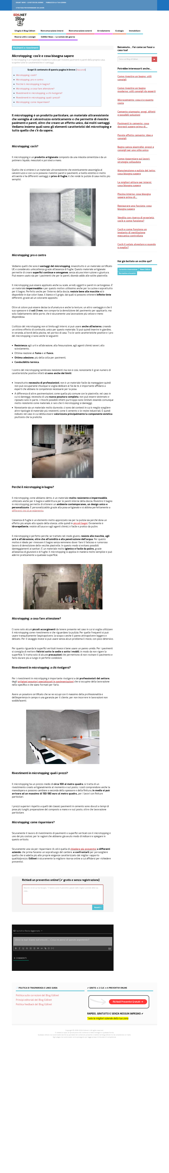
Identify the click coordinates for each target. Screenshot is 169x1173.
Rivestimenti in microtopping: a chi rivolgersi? (39, 93)
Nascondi (81, 69)
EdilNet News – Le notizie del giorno (29, 2)
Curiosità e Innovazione (128, 269)
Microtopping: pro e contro (29, 79)
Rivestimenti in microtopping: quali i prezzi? (38, 97)
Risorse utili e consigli (25, 37)
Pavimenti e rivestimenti (25, 47)
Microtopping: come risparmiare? (33, 102)
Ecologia (119, 31)
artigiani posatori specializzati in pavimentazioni (46, 681)
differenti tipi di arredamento (27, 510)
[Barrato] (27, 948)
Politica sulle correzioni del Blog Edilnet (37, 995)
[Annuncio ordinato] (30, 948)
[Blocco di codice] (42, 948)
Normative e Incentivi (127, 273)
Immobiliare (134, 31)
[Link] (45, 948)
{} (49, 948)
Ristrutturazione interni (52, 31)
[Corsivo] (19, 948)
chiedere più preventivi (83, 849)
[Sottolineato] (23, 948)
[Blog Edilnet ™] (20, 27)
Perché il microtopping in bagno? (33, 84)
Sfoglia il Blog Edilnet (25, 31)
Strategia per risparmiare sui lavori (30, 8)
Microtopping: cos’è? (26, 75)
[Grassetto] (16, 948)
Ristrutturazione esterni (80, 31)
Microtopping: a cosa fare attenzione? (35, 88)
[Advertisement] (84, 1086)
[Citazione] (38, 948)
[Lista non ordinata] (34, 948)
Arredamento (103, 31)
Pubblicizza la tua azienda (56, 2)
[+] (52, 948)
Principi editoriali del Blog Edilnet (34, 999)
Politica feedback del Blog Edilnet (34, 1004)
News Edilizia (145, 269)
